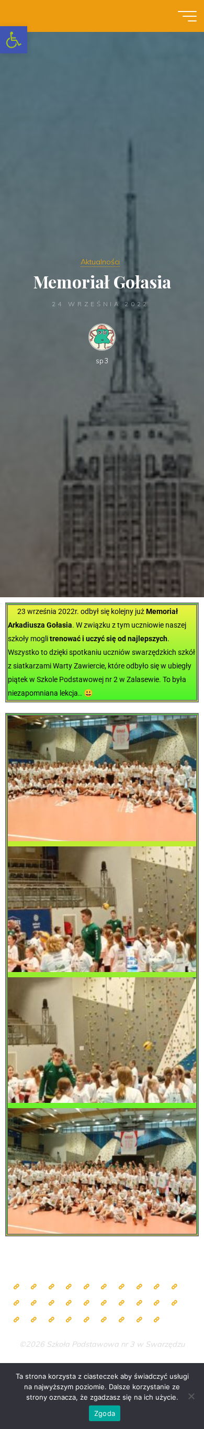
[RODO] (157, 1303)
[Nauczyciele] (122, 1287)
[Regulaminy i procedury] (69, 1320)
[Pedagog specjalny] (69, 1303)
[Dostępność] (157, 1320)
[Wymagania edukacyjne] (51, 1320)
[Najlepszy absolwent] (174, 1303)
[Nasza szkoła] (34, 1287)
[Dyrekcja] (104, 1287)
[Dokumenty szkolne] (16, 1320)
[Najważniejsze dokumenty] (34, 1320)
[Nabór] (104, 1320)
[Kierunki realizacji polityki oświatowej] (86, 1320)
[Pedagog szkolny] (157, 1287)
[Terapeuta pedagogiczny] (34, 1303)
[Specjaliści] (139, 1287)
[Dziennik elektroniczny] (51, 1287)
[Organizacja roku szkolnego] (86, 1287)
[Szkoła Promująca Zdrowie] (122, 1303)
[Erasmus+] (139, 1303)
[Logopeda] (51, 1303)
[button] (13, 39)
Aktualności (100, 261)
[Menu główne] (187, 16)
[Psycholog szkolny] (16, 1303)
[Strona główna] (16, 1287)
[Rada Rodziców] (104, 1303)
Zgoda (104, 1413)
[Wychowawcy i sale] (86, 1303)
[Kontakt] (139, 1320)
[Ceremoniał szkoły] (69, 1287)
